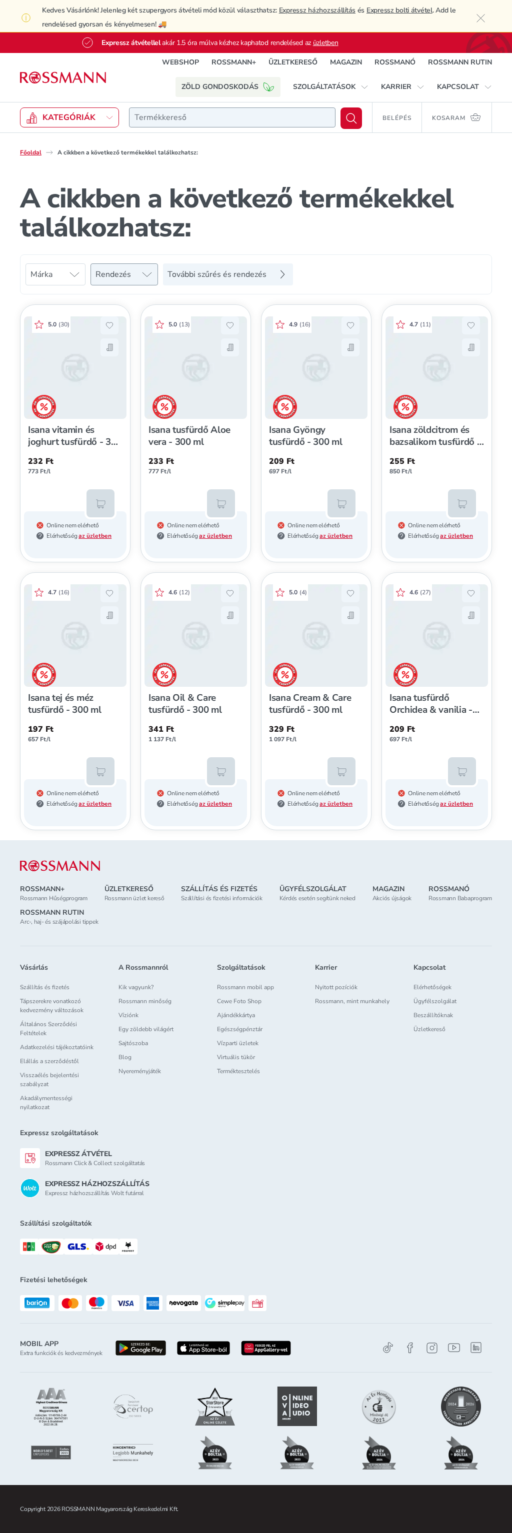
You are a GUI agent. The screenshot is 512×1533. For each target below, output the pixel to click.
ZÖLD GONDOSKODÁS (220, 86)
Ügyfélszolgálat (435, 1001)
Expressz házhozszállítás (317, 10)
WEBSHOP (180, 62)
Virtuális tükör (236, 1057)
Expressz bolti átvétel (399, 10)
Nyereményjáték (139, 1071)
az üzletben (95, 536)
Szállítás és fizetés (45, 987)
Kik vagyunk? (136, 987)
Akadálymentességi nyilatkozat (46, 1102)
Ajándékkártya (236, 1015)
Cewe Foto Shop (239, 1001)
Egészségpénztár (239, 1029)
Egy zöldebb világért (146, 1029)
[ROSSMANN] (60, 866)
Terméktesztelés (238, 1071)
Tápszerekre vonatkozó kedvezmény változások (52, 1005)
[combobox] (232, 117)
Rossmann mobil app (245, 987)
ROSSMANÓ (395, 62)
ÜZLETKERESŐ (293, 62)
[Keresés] (351, 118)
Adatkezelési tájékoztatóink (57, 1047)
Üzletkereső (430, 1029)
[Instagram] (432, 1348)
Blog (125, 1057)
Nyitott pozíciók (336, 987)
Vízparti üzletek (237, 1043)
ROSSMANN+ (234, 62)
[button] (330, 87)
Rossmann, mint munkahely (352, 1001)
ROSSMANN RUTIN (460, 62)
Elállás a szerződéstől (49, 1061)
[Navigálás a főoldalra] (63, 77)
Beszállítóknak (433, 1015)
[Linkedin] (476, 1348)
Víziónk (128, 1015)
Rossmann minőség (145, 1001)
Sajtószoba (133, 1043)
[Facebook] (410, 1348)
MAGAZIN (346, 62)
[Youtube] (454, 1348)
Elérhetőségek (433, 987)
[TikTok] (388, 1348)
